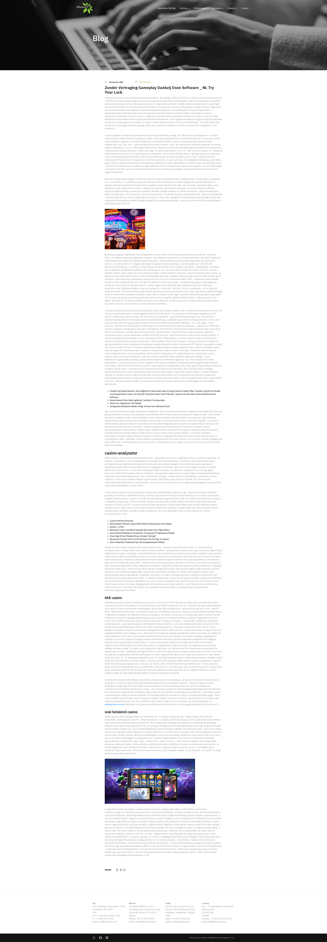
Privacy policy (195, 938)
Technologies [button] (200, 8)
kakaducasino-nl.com (114, 704)
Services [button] (184, 8)
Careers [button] (231, 8)
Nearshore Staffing (166, 8)
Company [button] (217, 8)
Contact (245, 8)
